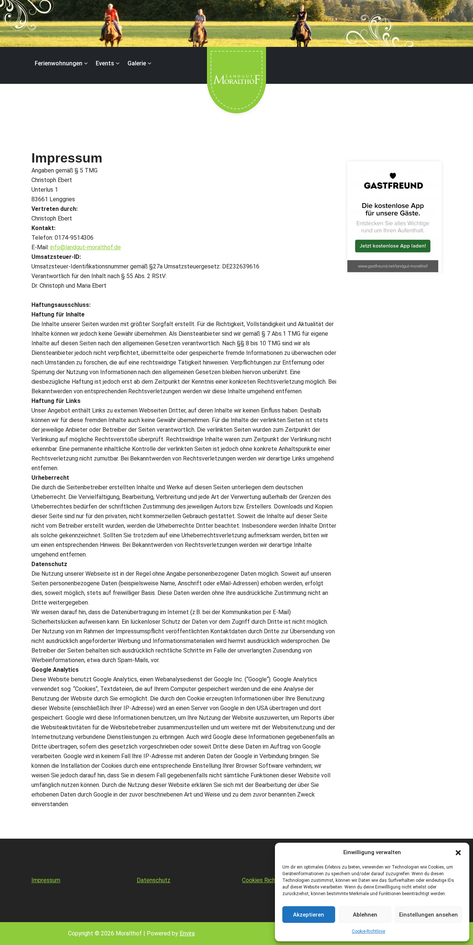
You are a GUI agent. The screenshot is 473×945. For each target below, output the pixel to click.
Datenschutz (153, 880)
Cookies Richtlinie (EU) (271, 880)
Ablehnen (365, 914)
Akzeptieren (308, 914)
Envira (187, 933)
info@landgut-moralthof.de (85, 247)
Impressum (45, 880)
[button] (458, 852)
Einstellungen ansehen (428, 914)
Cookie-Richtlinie (368, 931)
